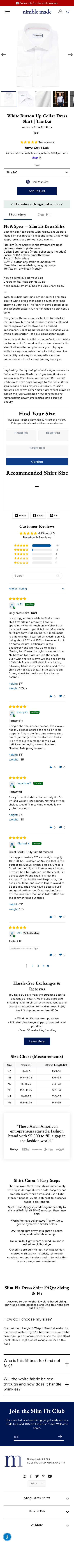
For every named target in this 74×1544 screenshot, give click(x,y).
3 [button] (38, 966)
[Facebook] (31, 1476)
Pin (56, 515)
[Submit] (60, 1437)
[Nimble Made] (37, 11)
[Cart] (67, 11)
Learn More (37, 1041)
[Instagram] (24, 1476)
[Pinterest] (43, 1476)
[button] (29, 142)
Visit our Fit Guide (34, 281)
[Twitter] (37, 1476)
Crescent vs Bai (59, 330)
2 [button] (32, 966)
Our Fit (44, 214)
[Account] (60, 11)
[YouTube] (49, 1476)
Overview (17, 214)
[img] (17, 599)
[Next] (70, 54)
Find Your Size (40, 182)
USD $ (34, 1483)
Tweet (22, 515)
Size (37, 165)
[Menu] (7, 11)
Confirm (37, 461)
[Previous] (3, 54)
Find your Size (34, 277)
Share (40, 515)
